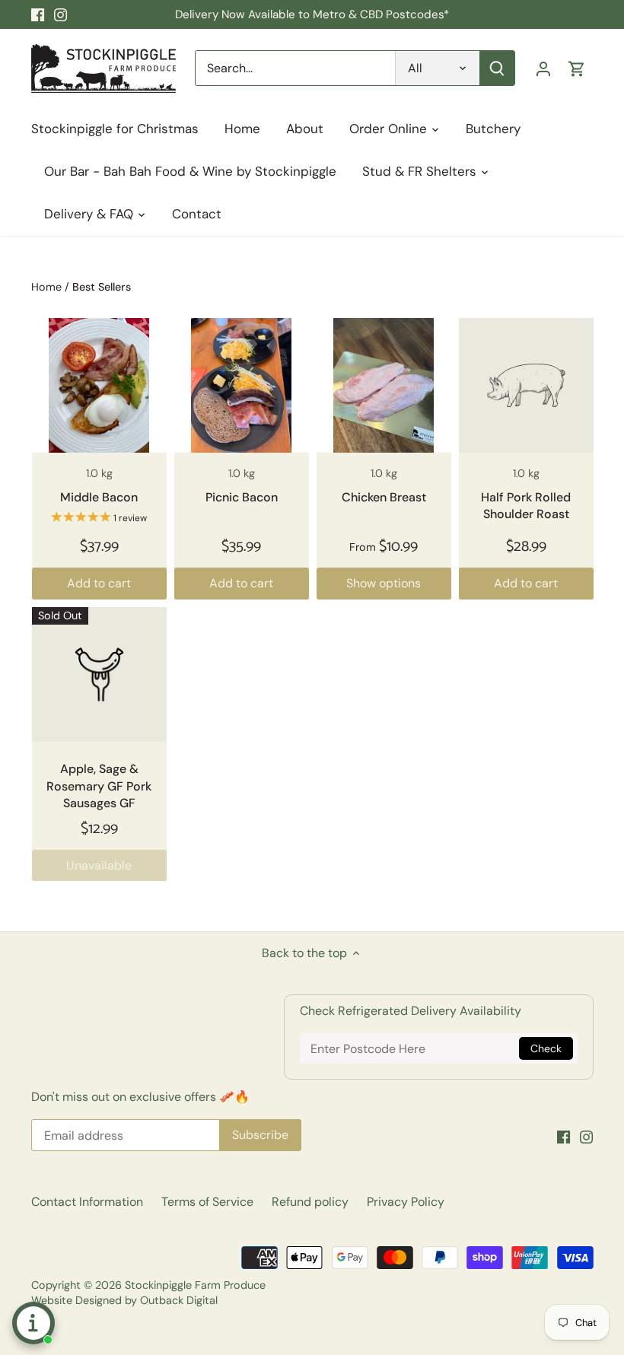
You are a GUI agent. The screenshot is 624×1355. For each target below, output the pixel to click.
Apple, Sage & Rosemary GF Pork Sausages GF (98, 786)
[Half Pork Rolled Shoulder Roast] (526, 385)
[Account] (543, 68)
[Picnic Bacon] (241, 385)
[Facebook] (37, 14)
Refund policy (310, 1202)
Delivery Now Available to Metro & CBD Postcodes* (312, 14)
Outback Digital (179, 1300)
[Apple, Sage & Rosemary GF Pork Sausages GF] (99, 674)
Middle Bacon (99, 497)
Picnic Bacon (241, 497)
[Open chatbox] (33, 1323)
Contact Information (87, 1202)
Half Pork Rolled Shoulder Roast (526, 505)
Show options (383, 583)
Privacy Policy (405, 1202)
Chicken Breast (384, 497)
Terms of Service (207, 1202)
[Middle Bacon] (99, 385)
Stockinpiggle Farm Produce (195, 1285)
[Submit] (496, 68)
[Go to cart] (577, 68)
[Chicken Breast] (384, 385)
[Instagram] (60, 14)
